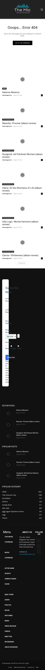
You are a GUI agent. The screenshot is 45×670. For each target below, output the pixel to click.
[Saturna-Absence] (22, 79)
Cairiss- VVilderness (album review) (20, 255)
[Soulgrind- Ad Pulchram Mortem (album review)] (22, 141)
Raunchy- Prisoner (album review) (19, 123)
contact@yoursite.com (27, 554)
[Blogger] (38, 541)
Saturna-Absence (10, 92)
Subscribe (8, 357)
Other (20, 348)
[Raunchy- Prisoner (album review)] (22, 110)
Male (7, 348)
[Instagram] (39, 551)
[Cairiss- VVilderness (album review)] (22, 242)
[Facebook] (38, 546)
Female (13, 348)
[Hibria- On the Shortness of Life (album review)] (22, 175)
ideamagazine (7, 95)
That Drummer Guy (8, 119)
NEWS (4, 88)
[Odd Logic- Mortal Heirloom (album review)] (22, 209)
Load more (21, 263)
